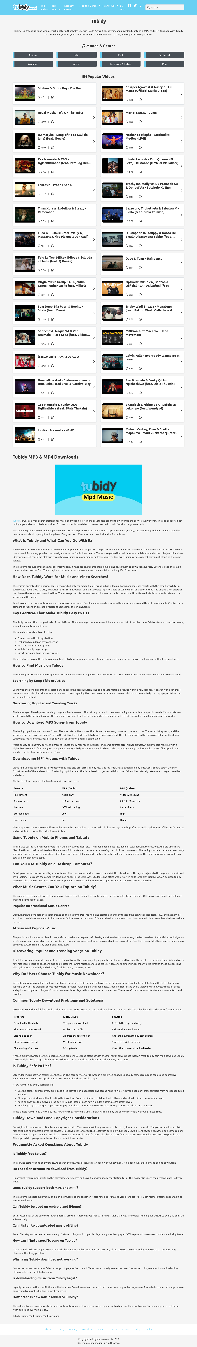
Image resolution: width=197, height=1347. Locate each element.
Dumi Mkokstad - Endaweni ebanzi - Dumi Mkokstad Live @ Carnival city (64, 382)
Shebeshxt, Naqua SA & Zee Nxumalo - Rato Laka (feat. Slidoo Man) (62, 332)
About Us (49, 1329)
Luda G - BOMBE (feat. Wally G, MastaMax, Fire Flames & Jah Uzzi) (63, 234)
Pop (164, 63)
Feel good (164, 54)
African (33, 54)
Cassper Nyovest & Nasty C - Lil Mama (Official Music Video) (149, 88)
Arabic (76, 63)
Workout (33, 63)
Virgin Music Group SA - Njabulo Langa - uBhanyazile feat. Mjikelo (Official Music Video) (62, 283)
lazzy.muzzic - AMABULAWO (58, 356)
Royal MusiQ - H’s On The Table (60, 112)
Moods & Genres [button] (88, 5)
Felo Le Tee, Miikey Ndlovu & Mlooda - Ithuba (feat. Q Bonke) (65, 259)
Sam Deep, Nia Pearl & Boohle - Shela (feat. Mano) (60, 308)
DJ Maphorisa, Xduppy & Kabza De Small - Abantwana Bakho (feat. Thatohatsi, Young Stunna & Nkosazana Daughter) (151, 234)
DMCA (101, 1329)
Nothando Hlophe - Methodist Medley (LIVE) (148, 136)
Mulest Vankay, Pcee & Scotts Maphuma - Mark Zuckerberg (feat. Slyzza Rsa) (151, 431)
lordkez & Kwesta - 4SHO (56, 430)
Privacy (73, 1329)
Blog (122, 9)
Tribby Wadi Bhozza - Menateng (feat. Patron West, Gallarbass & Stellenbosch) (149, 308)
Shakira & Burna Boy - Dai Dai (59, 88)
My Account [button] (109, 5)
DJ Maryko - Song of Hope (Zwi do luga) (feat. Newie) (63, 136)
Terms (113, 1329)
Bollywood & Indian (120, 63)
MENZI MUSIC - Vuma (141, 112)
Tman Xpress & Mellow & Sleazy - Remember (62, 210)
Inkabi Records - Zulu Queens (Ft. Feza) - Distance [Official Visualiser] (152, 161)
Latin (76, 54)
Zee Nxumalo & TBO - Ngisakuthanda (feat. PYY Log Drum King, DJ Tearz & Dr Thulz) (64, 161)
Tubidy (16, 520)
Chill (120, 54)
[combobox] (164, 7)
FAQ (62, 1329)
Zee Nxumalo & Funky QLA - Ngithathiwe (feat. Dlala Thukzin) (150, 382)
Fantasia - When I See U (55, 185)
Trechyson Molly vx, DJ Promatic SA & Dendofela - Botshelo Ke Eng (152, 185)
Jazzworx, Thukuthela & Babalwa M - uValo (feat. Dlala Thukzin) (152, 210)
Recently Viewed (69, 7)
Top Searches (57, 7)
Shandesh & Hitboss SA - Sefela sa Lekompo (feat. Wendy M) (151, 406)
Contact (126, 1329)
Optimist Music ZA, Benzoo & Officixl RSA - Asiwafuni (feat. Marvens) (147, 283)
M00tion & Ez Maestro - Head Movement (147, 332)
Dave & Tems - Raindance (144, 258)
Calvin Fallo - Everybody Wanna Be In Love (153, 357)
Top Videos (44, 7)
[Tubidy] (25, 7)
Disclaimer (87, 1329)
